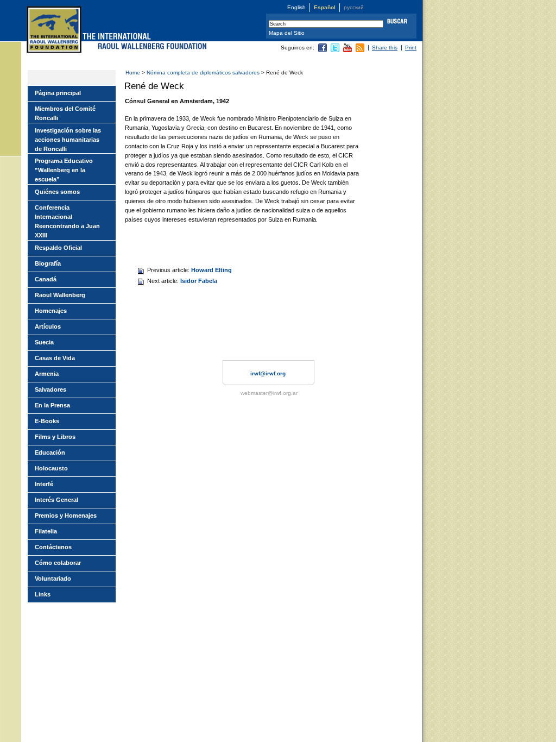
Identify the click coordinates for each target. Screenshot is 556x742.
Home (132, 73)
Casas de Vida (55, 358)
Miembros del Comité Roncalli (65, 113)
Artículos (48, 326)
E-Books (47, 421)
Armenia (47, 373)
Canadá (45, 279)
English (296, 7)
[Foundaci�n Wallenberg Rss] (360, 50)
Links (42, 594)
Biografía (48, 263)
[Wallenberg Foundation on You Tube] (347, 50)
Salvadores (50, 389)
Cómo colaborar (58, 562)
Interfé (44, 484)
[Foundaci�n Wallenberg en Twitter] (335, 50)
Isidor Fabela (198, 281)
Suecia (44, 342)
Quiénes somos (57, 191)
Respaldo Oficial (58, 247)
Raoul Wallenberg (60, 295)
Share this (384, 48)
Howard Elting (211, 270)
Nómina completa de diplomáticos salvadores (203, 73)
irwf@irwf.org (268, 373)
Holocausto (51, 468)
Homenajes (51, 310)
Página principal (58, 93)
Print (410, 48)
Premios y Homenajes (66, 515)
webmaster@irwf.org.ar (269, 393)
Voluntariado (53, 578)
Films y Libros (55, 436)
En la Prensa (52, 405)
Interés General (56, 499)
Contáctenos (53, 547)
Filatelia (46, 531)
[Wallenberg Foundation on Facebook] (322, 50)
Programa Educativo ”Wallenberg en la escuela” (64, 170)
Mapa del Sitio (287, 33)
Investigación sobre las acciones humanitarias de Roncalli (68, 139)
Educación (50, 452)
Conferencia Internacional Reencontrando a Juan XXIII (67, 221)
